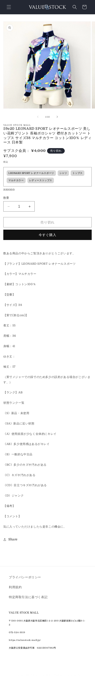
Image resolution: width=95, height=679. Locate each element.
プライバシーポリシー (25, 577)
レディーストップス (40, 180)
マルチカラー (16, 180)
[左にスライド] (38, 117)
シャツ (63, 173)
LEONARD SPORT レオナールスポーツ (31, 173)
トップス (77, 173)
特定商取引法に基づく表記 (28, 597)
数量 (6, 197)
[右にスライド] (57, 117)
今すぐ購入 (47, 235)
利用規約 (15, 587)
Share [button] (13, 539)
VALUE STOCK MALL (39, 675)
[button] (9, 7)
